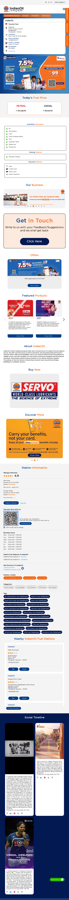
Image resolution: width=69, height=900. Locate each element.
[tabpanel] (34, 73)
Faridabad (35, 15)
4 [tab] (33, 205)
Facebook (11, 51)
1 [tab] (31, 87)
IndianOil (11, 647)
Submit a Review (11, 503)
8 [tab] (43, 205)
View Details (34, 285)
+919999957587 (13, 691)
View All (23, 503)
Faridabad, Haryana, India (12, 569)
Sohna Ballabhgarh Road (12, 578)
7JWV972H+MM (9, 567)
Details (24, 669)
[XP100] (20, 308)
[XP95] (48, 308)
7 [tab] (41, 205)
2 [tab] (34, 87)
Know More (20, 336)
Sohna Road (42, 578)
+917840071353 (13, 662)
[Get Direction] (22, 569)
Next (64, 319)
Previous (5, 319)
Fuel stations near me (12, 15)
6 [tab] (38, 205)
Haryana (25, 15)
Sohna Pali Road (29, 578)
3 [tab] (37, 87)
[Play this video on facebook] (19, 749)
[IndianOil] (14, 9)
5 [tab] (35, 205)
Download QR (25, 523)
